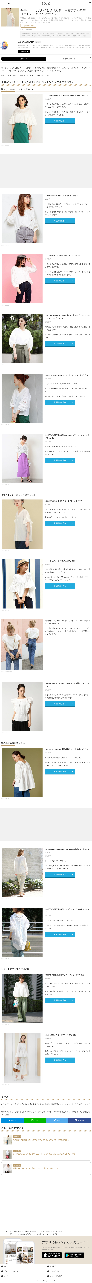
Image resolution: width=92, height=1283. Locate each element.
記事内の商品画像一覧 (68, 59)
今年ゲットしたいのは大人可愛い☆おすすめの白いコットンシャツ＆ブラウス (35, 1234)
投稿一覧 (23, 51)
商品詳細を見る (60, 121)
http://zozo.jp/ (8, 671)
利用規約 (52, 1266)
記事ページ (23, 59)
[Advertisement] (46, 171)
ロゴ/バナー (7, 1276)
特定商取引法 (54, 1271)
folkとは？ (7, 1266)
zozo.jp (7, 145)
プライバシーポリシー (11, 1271)
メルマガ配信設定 (55, 1276)
